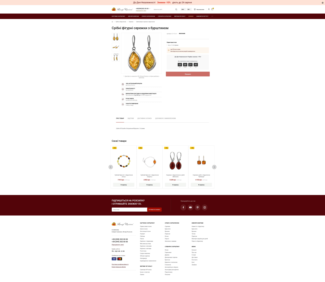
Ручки (166, 250)
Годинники (168, 252)
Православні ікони (145, 226)
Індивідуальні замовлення (148, 261)
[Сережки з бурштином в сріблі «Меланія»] (175, 161)
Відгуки (131, 118)
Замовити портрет (202, 16)
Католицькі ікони (145, 231)
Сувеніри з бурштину (164, 16)
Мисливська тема (145, 243)
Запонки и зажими (170, 241)
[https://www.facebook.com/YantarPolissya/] (183, 207)
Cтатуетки (168, 264)
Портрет (142, 234)
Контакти (194, 260)
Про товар (120, 118)
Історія (194, 255)
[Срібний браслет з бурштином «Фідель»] (149, 161)
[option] (116, 37)
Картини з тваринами (146, 241)
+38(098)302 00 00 (142, 8)
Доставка (194, 257)
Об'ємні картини (145, 256)
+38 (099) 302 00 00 (120, 241)
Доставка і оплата (144, 118)
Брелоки (167, 260)
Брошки (167, 231)
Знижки (190, 16)
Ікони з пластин (145, 272)
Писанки (167, 274)
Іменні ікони (144, 229)
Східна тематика (145, 253)
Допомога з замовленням (165, 118)
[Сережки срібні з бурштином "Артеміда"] (201, 161)
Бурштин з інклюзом (171, 262)
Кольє (167, 236)
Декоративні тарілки (171, 257)
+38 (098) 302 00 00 (120, 239)
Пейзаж (142, 236)
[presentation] (111, 167)
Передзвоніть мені (141, 10)
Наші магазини (200, 9)
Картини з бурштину (118, 16)
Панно (142, 238)
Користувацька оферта (119, 267)
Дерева (167, 255)
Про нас (194, 252)
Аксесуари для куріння (171, 269)
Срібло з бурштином (148, 16)
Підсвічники (168, 272)
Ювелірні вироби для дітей (200, 238)
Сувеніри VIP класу (145, 269)
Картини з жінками (145, 246)
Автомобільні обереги (171, 267)
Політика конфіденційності (120, 264)
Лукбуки (194, 264)
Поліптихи (143, 251)
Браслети (167, 229)
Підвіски (167, 234)
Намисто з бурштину (198, 226)
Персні (167, 238)
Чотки (193, 234)
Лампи (142, 274)
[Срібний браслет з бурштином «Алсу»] (124, 161)
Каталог (194, 250)
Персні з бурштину (197, 241)
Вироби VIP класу (179, 16)
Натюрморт (143, 258)
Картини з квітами (145, 248)
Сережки (131, 21)
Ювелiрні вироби (133, 16)
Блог (193, 262)
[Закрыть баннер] (322, 3)
